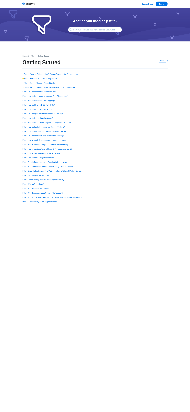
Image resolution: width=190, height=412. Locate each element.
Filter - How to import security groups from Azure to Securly (45, 144)
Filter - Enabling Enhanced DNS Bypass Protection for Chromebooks (51, 74)
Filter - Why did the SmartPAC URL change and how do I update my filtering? (52, 197)
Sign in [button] (161, 4)
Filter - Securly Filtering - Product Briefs (39, 83)
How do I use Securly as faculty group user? (39, 201)
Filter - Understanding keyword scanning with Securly (43, 179)
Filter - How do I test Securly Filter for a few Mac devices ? (44, 131)
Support (25, 56)
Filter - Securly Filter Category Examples (38, 157)
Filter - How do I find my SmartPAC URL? (38, 109)
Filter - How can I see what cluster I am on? (39, 91)
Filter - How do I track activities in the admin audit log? (43, 135)
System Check (147, 4)
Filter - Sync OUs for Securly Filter (35, 175)
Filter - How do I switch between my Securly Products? (43, 127)
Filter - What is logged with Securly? (36, 188)
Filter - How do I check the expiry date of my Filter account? (45, 96)
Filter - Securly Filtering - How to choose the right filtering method (47, 166)
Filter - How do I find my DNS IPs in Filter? (38, 105)
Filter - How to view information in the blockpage (41, 153)
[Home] (28, 4)
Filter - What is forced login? (33, 184)
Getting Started (43, 56)
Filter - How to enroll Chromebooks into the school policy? (44, 140)
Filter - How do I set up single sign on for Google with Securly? (46, 122)
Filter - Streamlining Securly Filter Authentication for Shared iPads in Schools (52, 171)
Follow (162, 61)
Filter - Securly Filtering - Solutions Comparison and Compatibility (49, 87)
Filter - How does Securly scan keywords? (40, 78)
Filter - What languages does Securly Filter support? (42, 193)
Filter (33, 56)
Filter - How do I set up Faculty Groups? (37, 118)
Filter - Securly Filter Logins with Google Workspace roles (44, 162)
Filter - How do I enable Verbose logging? (38, 100)
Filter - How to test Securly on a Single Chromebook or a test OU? (47, 149)
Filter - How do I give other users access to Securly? (42, 113)
